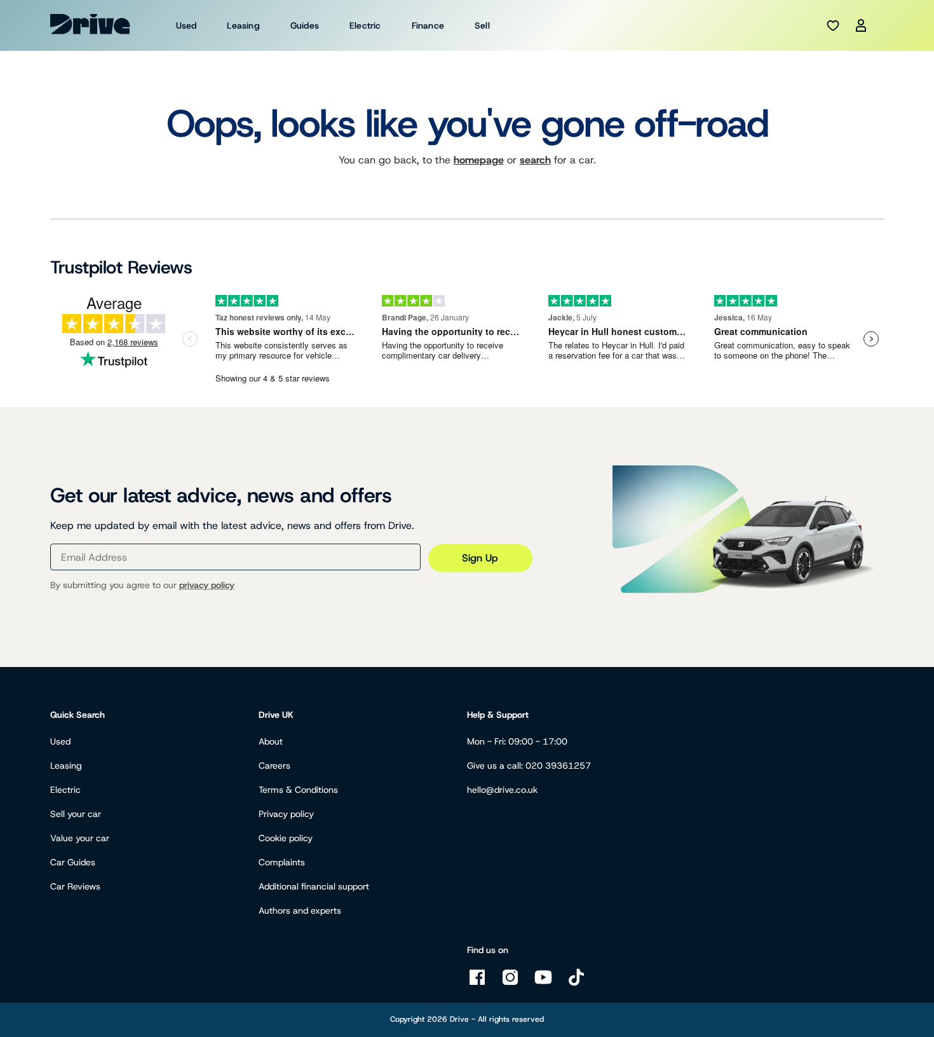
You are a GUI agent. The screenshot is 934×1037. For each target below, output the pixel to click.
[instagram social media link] (510, 984)
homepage (479, 160)
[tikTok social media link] (576, 984)
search (535, 160)
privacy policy (206, 585)
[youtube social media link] (543, 984)
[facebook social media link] (477, 984)
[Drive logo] (90, 24)
